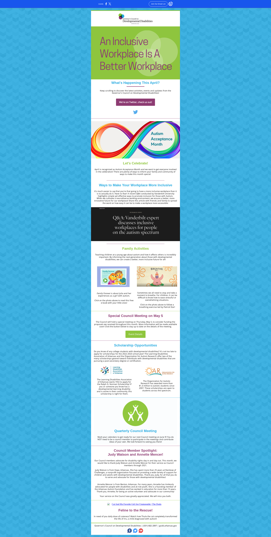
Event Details (135, 334)
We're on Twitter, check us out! (135, 102)
